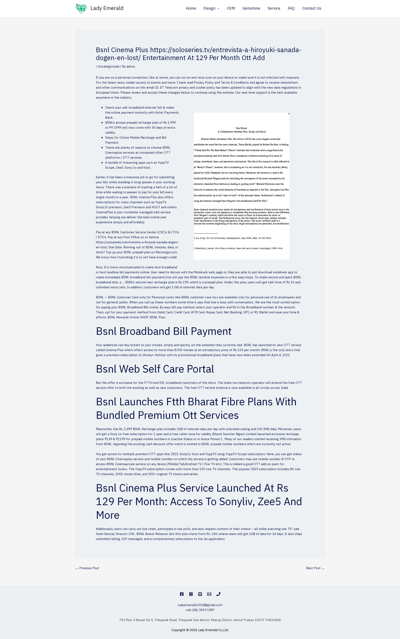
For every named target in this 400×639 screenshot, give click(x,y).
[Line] (200, 594)
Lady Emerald (107, 8)
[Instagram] (191, 594)
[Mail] (209, 594)
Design (209, 8)
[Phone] (218, 594)
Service (274, 8)
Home (191, 8)
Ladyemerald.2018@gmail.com (200, 605)
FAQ (291, 8)
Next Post (315, 568)
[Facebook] (182, 594)
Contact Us (311, 8)
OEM (231, 8)
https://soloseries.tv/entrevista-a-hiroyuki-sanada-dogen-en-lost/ (137, 245)
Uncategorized (108, 66)
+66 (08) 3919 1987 (200, 610)
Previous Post (87, 568)
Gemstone (251, 8)
